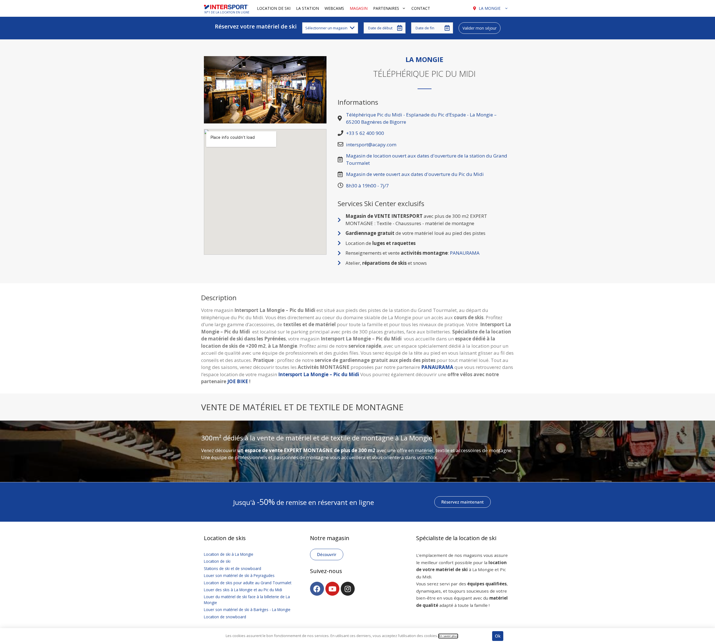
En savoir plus (448, 636)
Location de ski (273, 8)
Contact (420, 8)
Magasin (359, 8)
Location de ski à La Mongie (228, 554)
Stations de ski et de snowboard (232, 568)
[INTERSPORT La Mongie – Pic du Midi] (227, 8)
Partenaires (386, 8)
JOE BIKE (237, 381)
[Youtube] (332, 589)
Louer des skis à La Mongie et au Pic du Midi (243, 589)
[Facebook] (317, 589)
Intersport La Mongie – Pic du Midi (318, 374)
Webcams (334, 8)
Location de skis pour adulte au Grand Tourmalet (247, 582)
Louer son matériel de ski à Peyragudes (239, 575)
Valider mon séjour (480, 28)
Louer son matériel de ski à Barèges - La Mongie (247, 609)
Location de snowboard (225, 616)
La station (307, 8)
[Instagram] (348, 589)
